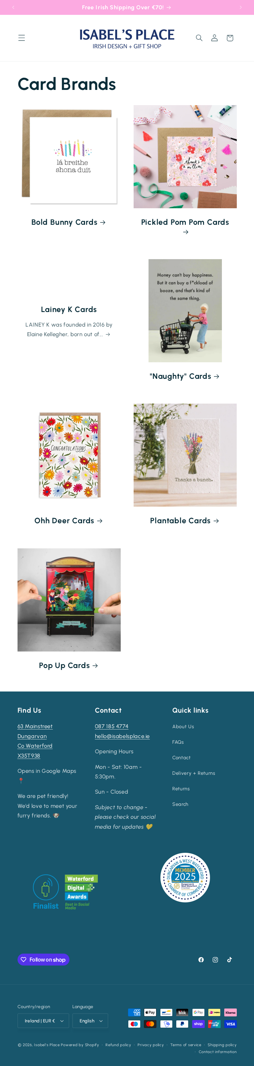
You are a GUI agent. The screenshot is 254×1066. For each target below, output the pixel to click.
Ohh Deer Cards (64, 520)
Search (180, 804)
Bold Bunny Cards (64, 222)
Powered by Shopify (80, 1045)
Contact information (218, 1051)
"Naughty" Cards (180, 376)
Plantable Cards (180, 520)
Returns (181, 789)
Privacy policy (151, 1045)
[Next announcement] (240, 7)
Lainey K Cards (69, 309)
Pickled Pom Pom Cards (185, 222)
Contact (181, 758)
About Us (183, 727)
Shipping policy (222, 1045)
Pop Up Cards (64, 665)
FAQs (178, 742)
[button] (21, 38)
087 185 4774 (112, 726)
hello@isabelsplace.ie (122, 736)
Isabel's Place (47, 1045)
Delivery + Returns (193, 773)
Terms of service (185, 1045)
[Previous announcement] (13, 7)
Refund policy (118, 1045)
